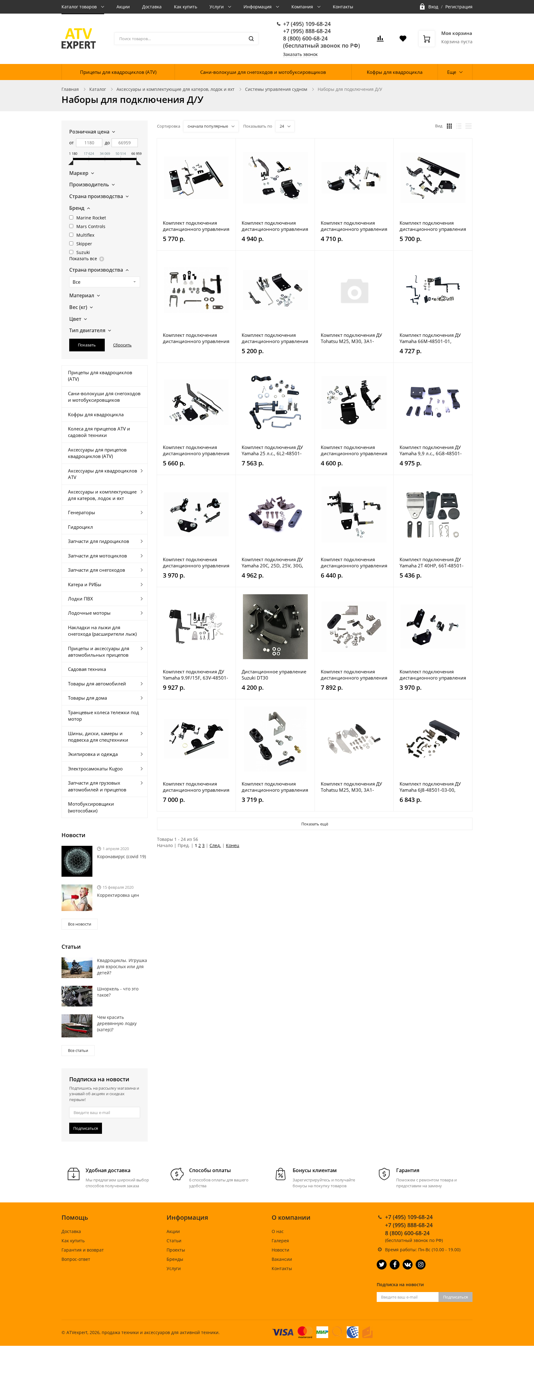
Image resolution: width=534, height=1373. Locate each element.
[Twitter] (382, 1264)
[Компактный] (468, 126)
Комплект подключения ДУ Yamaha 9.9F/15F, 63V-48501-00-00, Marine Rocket (195, 674)
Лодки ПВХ (80, 598)
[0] (380, 40)
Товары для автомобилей (97, 683)
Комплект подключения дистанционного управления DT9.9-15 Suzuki (196, 338)
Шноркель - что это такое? (117, 992)
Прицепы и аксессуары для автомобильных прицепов (98, 651)
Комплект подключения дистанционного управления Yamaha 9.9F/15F (354, 562)
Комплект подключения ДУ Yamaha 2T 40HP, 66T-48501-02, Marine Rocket (432, 562)
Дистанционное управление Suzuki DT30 (274, 674)
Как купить (185, 7)
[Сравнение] (227, 146)
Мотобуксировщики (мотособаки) (91, 807)
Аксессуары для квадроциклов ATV (102, 474)
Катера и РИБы (84, 584)
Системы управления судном (276, 89)
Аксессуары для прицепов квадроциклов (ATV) (97, 453)
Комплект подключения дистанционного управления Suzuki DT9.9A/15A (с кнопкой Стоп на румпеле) (196, 787)
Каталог (97, 89)
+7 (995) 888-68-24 (307, 31)
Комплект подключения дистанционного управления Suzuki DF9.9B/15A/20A (275, 338)
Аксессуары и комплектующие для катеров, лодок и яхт (176, 89)
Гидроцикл (80, 527)
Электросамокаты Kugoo (95, 768)
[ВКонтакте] (408, 1264)
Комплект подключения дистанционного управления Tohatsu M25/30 (433, 674)
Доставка (152, 7)
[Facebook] (395, 1264)
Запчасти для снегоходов (96, 570)
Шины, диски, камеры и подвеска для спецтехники (98, 736)
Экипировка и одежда (93, 754)
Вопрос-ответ (75, 1259)
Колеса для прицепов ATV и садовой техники (99, 432)
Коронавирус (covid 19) (121, 856)
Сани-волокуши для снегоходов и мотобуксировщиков (263, 72)
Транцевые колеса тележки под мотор (103, 715)
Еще (451, 72)
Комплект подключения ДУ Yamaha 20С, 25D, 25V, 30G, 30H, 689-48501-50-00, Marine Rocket (272, 562)
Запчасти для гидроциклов (98, 541)
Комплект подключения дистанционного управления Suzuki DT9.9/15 (354, 226)
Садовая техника (87, 669)
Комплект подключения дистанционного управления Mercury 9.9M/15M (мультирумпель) (196, 450)
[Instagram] (421, 1264)
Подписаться (85, 1128)
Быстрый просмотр (196, 178)
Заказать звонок (300, 54)
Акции (123, 7)
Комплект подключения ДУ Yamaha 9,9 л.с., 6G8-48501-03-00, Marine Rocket (431, 450)
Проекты (176, 1250)
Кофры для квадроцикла (394, 72)
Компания (302, 7)
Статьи (174, 1241)
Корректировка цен (118, 895)
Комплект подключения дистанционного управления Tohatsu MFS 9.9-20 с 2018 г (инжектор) (354, 450)
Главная (70, 89)
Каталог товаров (79, 7)
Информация (258, 7)
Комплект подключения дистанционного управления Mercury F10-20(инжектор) (275, 226)
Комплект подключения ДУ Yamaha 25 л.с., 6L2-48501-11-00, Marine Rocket (272, 450)
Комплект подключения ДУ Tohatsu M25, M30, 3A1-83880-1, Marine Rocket (351, 338)
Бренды (175, 1259)
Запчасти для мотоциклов (97, 556)
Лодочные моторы (89, 613)
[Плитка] (449, 126)
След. (215, 845)
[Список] (459, 126)
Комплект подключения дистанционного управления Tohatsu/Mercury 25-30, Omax (354, 674)
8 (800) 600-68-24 (305, 38)
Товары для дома (87, 698)
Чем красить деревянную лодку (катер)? (117, 1023)
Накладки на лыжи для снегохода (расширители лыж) (102, 630)
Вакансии (282, 1259)
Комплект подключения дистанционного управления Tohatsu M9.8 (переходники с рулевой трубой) (433, 226)
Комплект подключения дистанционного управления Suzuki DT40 (275, 787)
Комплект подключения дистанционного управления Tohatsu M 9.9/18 (196, 562)
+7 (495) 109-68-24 (307, 24)
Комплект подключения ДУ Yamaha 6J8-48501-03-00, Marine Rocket (430, 787)
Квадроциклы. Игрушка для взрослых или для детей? (122, 966)
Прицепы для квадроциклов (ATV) (118, 72)
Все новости (79, 924)
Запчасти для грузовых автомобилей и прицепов (97, 786)
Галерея (280, 1241)
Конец (232, 845)
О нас (278, 1231)
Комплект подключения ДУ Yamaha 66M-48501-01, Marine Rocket (430, 338)
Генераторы (81, 512)
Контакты (343, 7)
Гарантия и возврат (82, 1250)
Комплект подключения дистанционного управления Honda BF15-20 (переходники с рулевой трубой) (196, 226)
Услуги (217, 7)
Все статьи (78, 1050)
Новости (280, 1250)
